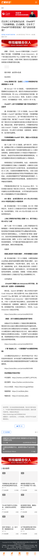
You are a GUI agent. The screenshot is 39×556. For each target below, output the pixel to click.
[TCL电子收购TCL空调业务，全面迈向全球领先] (10, 498)
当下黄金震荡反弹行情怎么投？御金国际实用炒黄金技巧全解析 (28, 528)
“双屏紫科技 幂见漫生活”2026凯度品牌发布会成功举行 (10, 484)
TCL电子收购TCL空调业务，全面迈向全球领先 (9, 506)
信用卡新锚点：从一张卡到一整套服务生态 (10, 528)
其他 (4, 473)
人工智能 (25, 81)
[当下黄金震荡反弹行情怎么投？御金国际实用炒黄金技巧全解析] (29, 520)
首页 (2, 8)
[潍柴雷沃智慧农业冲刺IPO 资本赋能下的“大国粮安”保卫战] (29, 476)
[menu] (36, 2)
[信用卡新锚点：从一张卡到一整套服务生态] (10, 520)
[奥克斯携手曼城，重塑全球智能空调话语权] (29, 498)
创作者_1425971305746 (8, 34)
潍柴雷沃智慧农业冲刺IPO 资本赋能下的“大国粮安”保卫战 (29, 484)
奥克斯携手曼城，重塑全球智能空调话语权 (28, 506)
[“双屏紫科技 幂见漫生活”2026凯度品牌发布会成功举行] (10, 476)
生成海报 (7, 432)
